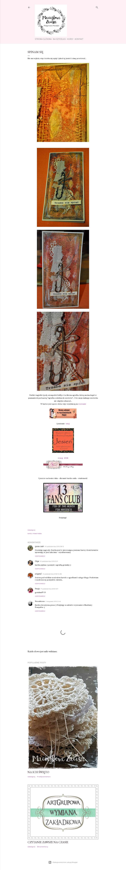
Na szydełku (59, 39)
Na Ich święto (38, 772)
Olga (37, 561)
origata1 (38, 574)
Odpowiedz (40, 556)
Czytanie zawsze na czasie (48, 842)
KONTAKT (79, 39)
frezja (37, 589)
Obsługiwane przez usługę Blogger (65, 862)
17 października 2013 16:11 (49, 589)
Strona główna (43, 39)
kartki (30, 533)
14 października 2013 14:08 (52, 574)
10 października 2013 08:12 (54, 546)
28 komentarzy (42, 847)
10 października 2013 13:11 (49, 561)
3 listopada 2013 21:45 (53, 601)
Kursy (70, 39)
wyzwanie (82, 404)
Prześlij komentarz (44, 777)
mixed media (37, 533)
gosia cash (39, 546)
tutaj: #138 (63, 458)
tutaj (67, 424)
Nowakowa (40, 601)
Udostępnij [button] (31, 530)
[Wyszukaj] (96, 6)
